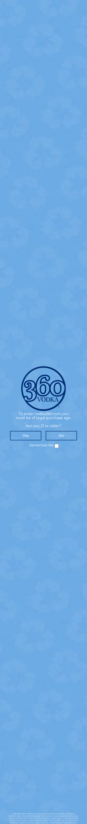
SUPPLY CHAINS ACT (18, 821)
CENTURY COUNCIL (41, 818)
